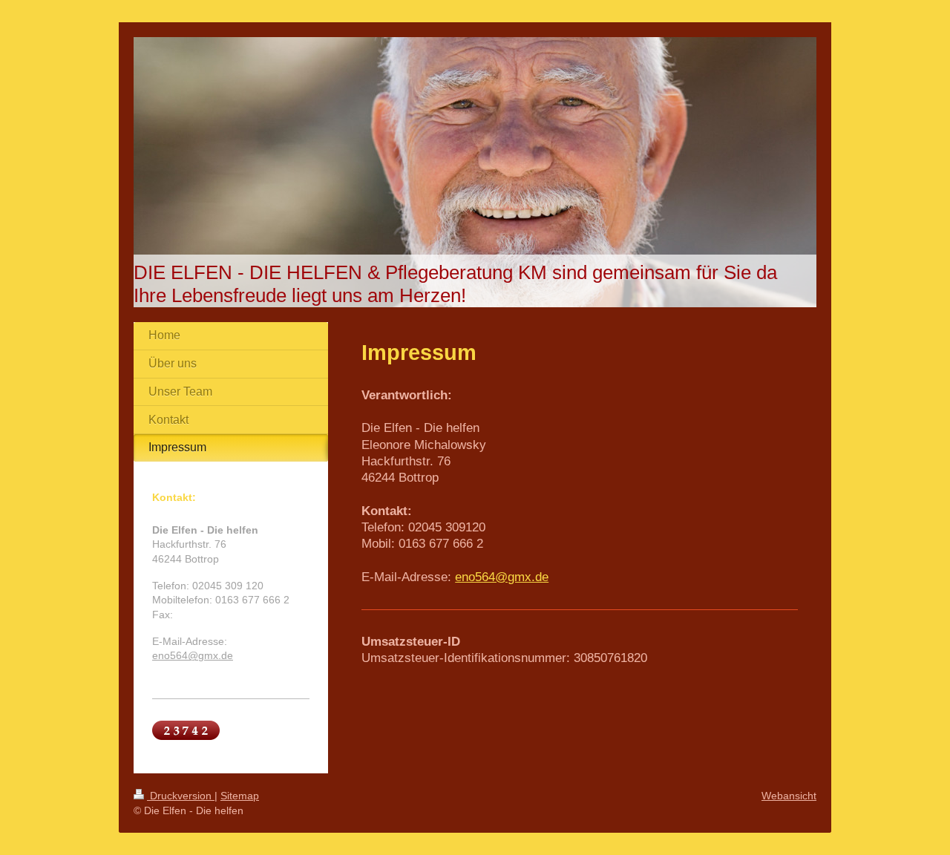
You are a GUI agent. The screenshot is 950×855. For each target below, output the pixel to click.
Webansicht (788, 796)
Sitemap (239, 796)
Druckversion (180, 796)
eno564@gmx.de (501, 576)
